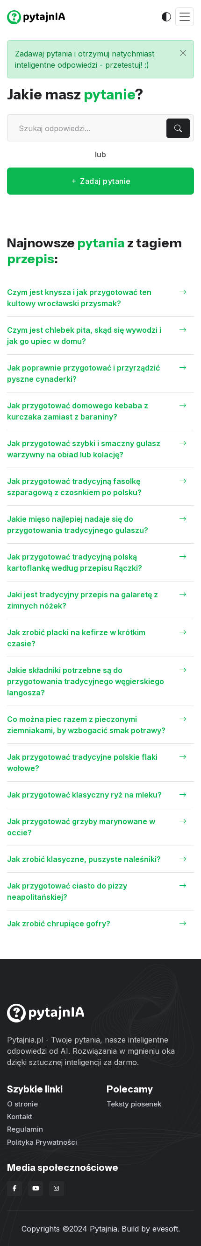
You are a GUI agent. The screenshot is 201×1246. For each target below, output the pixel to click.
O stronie (22, 1103)
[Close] (183, 53)
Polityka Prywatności (42, 1142)
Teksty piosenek (134, 1103)
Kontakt (19, 1116)
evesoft (165, 1228)
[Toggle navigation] (184, 17)
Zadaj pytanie (104, 181)
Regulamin (25, 1129)
